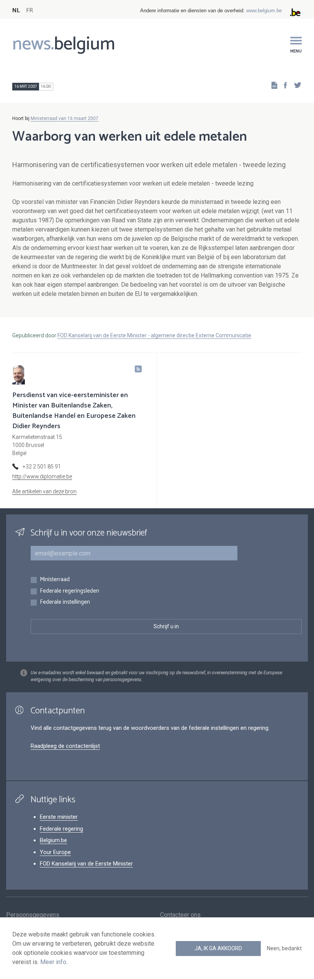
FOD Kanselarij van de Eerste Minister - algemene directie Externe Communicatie (154, 335)
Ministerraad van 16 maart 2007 (64, 118)
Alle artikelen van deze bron (44, 491)
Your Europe (55, 852)
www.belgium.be (264, 10)
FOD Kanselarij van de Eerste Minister (86, 863)
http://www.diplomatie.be (42, 476)
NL (16, 10)
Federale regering (61, 828)
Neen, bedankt (284, 948)
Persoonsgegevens (32, 914)
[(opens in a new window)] (283, 85)
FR (29, 10)
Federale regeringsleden (69, 591)
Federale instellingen (65, 602)
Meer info (53, 962)
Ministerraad (55, 579)
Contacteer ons (180, 914)
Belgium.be (53, 840)
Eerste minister (59, 816)
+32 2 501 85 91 (42, 466)
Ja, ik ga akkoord (218, 948)
